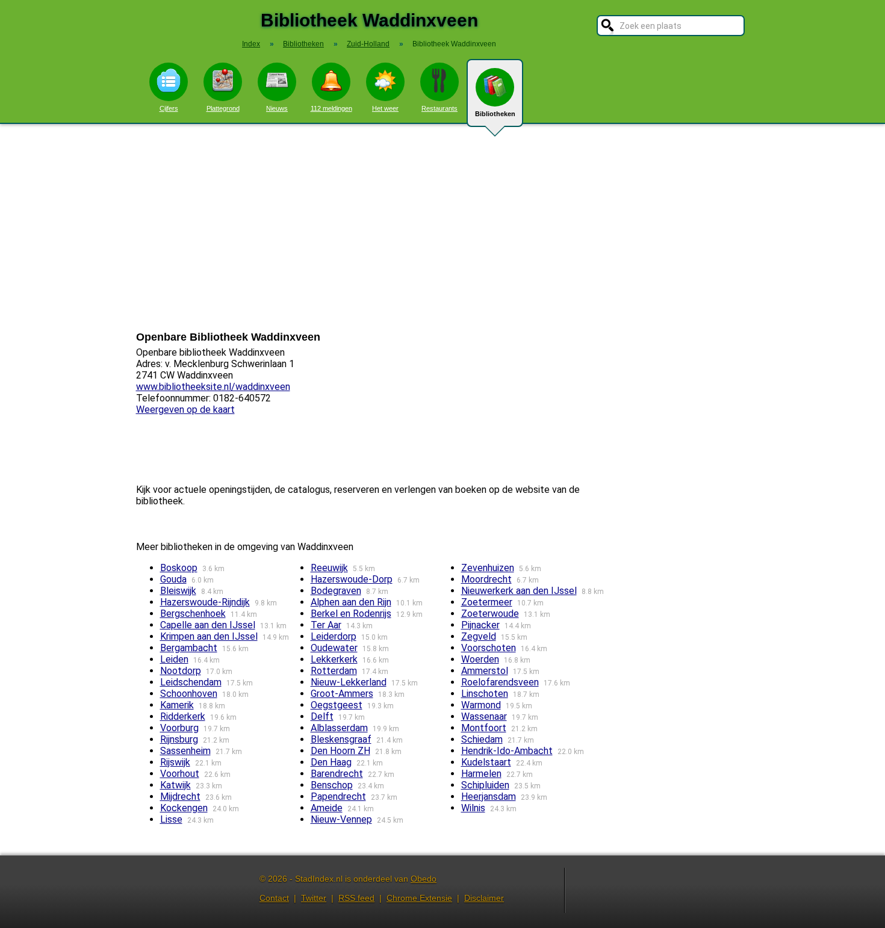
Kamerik (177, 705)
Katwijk (175, 785)
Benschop (332, 785)
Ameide (327, 808)
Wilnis (473, 808)
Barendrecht (337, 773)
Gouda (173, 579)
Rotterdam (334, 670)
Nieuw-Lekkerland (349, 682)
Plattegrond (223, 108)
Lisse (171, 819)
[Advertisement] (442, 227)
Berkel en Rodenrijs (351, 613)
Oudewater (334, 648)
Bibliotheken (495, 113)
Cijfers (169, 108)
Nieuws (277, 108)
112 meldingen (331, 108)
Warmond (481, 705)
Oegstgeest (336, 705)
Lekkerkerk (334, 659)
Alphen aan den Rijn (351, 602)
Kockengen (184, 808)
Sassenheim (185, 750)
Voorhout (179, 773)
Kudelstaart (486, 762)
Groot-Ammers (342, 693)
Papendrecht (338, 796)
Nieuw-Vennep (341, 819)
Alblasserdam (339, 728)
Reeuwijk (329, 568)
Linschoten (484, 693)
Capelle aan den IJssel (207, 625)
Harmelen (481, 773)
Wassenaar (484, 716)
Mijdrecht (180, 796)
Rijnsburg (179, 739)
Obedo (423, 878)
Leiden (174, 659)
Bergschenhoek (193, 613)
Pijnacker (480, 625)
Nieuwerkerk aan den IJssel (519, 590)
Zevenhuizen (487, 568)
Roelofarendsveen (500, 682)
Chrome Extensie (419, 898)
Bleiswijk (178, 590)
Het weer (385, 108)
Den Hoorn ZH (340, 750)
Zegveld (478, 636)
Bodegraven (336, 590)
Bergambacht (188, 648)
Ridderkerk (182, 716)
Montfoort (483, 728)
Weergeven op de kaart (185, 409)
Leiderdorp (333, 636)
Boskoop (178, 568)
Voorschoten (488, 648)
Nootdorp (180, 670)
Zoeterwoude (490, 613)
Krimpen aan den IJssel (209, 636)
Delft (322, 716)
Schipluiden (485, 785)
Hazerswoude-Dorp (352, 579)
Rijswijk (175, 762)
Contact (274, 898)
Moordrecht (486, 579)
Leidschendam (191, 682)
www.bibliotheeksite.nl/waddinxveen (213, 386)
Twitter (313, 898)
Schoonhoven (188, 693)
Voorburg (179, 728)
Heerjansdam (488, 796)
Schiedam (482, 739)
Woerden (480, 659)
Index (251, 44)
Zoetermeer (486, 602)
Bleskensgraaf (341, 739)
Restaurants (439, 108)
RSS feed (356, 898)
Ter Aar (326, 625)
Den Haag (331, 762)
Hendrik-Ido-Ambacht (507, 750)
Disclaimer (484, 898)
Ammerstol (484, 670)
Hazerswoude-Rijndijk (205, 602)
